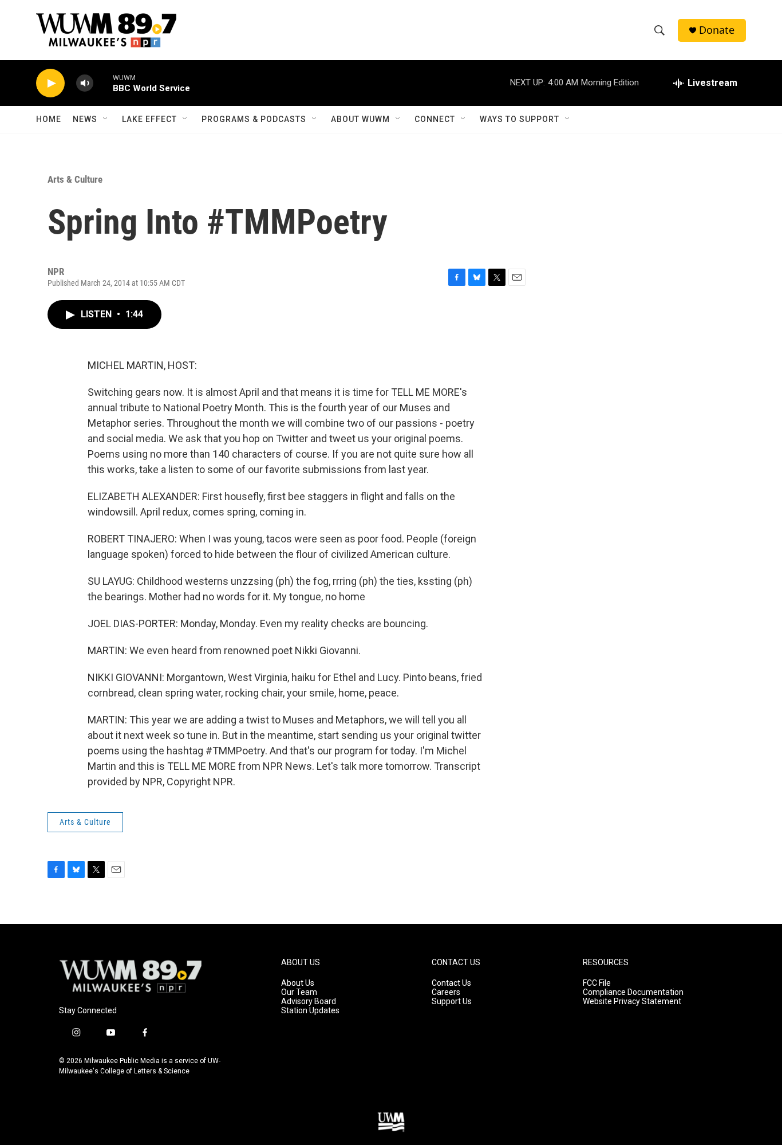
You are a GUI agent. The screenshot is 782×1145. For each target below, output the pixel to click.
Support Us (452, 1001)
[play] (50, 83)
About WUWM (360, 119)
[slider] (103, 83)
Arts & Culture (75, 179)
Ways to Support (519, 119)
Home (48, 119)
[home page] (130, 976)
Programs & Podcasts (254, 119)
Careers (446, 992)
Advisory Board (308, 1001)
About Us (297, 983)
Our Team (299, 992)
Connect (434, 119)
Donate (716, 30)
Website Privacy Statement (632, 1001)
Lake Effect (149, 119)
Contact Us (451, 983)
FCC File (597, 983)
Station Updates (310, 1010)
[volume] (84, 83)
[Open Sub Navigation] (105, 119)
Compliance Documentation (633, 992)
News (85, 119)
